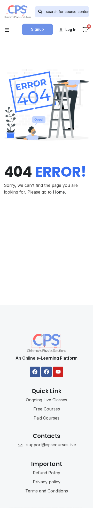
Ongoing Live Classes (46, 399)
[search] (40, 11)
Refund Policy (46, 472)
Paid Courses (46, 418)
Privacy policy (46, 481)
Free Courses (46, 408)
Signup (37, 29)
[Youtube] (58, 372)
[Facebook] (35, 372)
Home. (59, 192)
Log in (70, 29)
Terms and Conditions (46, 490)
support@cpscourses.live (51, 444)
